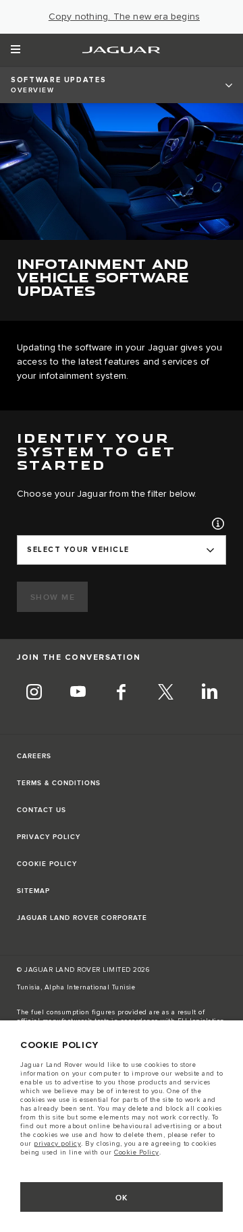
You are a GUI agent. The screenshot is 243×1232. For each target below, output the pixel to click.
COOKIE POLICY (47, 864)
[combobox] (121, 550)
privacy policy (57, 1144)
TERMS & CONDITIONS (59, 783)
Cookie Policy (136, 1152)
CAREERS (34, 756)
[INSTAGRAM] (34, 694)
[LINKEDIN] (209, 694)
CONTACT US (41, 810)
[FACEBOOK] (121, 694)
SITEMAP (33, 891)
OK (121, 1198)
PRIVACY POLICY (48, 837)
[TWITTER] (165, 694)
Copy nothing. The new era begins (124, 16)
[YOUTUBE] (77, 694)
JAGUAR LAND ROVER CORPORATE (82, 918)
